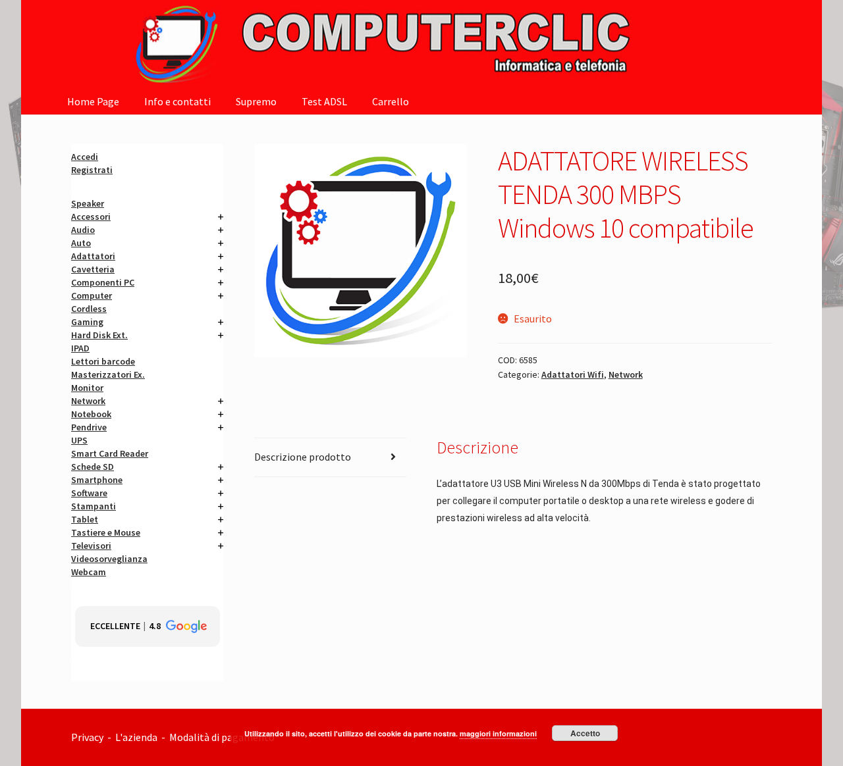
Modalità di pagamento (223, 737)
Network (626, 374)
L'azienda (138, 737)
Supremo (256, 101)
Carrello (390, 101)
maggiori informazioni (498, 733)
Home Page (93, 101)
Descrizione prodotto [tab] (302, 456)
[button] (147, 626)
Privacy (87, 737)
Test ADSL (324, 101)
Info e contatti (177, 101)
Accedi (84, 157)
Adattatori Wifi (572, 374)
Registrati (92, 170)
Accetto (585, 733)
